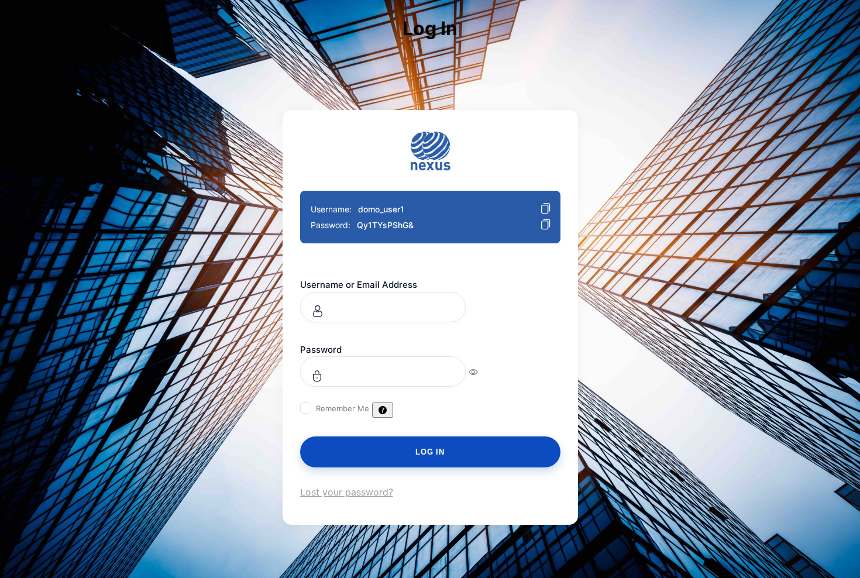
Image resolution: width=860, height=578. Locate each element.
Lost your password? (346, 492)
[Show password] (481, 371)
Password (321, 349)
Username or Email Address (358, 284)
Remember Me (342, 408)
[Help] (382, 410)
